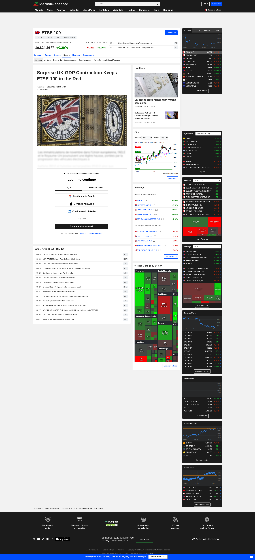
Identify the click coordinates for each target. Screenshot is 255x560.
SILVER (186, 408)
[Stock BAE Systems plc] (154, 241)
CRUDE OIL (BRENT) (191, 405)
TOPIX (188, 80)
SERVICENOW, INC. (193, 260)
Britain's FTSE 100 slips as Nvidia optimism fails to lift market (64, 305)
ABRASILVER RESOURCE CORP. (198, 202)
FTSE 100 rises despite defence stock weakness (60, 264)
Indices (188, 30)
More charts (172, 178)
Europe (197, 30)
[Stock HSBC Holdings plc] (156, 210)
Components (88, 55)
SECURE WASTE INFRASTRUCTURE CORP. (199, 188)
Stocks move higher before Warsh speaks (58, 273)
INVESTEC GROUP (144, 205)
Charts (57, 55)
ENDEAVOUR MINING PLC (147, 250)
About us (121, 550)
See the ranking (171, 256)
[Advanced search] (157, 4)
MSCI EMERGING (192, 83)
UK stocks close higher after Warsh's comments (135, 43)
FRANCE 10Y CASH (193, 496)
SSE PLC (140, 200)
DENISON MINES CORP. (195, 211)
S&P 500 (189, 58)
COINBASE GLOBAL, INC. (195, 271)
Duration (138, 138)
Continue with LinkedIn (84, 211)
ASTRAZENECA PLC (193, 165)
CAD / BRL (188, 339)
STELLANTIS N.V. (192, 141)
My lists (202, 172)
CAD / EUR (188, 342)
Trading (131, 10)
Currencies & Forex (202, 371)
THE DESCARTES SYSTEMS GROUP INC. (199, 197)
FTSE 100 (189, 67)
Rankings (168, 10)
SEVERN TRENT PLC (145, 214)
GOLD (186, 399)
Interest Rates (189, 468)
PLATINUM (188, 411)
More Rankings (202, 239)
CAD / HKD (188, 360)
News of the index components (64, 60)
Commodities (189, 379)
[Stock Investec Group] (153, 205)
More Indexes (202, 91)
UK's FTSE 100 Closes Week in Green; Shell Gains (136, 48)
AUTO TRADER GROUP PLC (147, 232)
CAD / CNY (188, 348)
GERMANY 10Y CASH (194, 490)
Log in (205, 4)
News (50, 10)
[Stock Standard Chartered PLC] (162, 219)
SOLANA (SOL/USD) (193, 449)
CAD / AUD (188, 354)
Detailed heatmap (170, 366)
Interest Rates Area (202, 504)
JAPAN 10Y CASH (192, 493)
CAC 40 (189, 71)
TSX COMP (190, 52)
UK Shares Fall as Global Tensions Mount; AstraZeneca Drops (65, 296)
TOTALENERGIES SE (193, 147)
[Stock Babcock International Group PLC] (165, 245)
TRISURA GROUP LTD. (194, 194)
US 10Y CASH (191, 487)
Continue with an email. (81, 226)
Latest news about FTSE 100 (50, 249)
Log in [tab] (68, 187)
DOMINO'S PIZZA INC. (194, 254)
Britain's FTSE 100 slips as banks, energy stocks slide (62, 287)
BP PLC (189, 161)
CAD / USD (188, 333)
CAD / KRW (188, 357)
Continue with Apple (84, 204)
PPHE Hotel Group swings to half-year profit (59, 319)
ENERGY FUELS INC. (194, 205)
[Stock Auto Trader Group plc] (160, 231)
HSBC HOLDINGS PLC (145, 210)
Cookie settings (108, 550)
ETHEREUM (190, 446)
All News (47, 60)
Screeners (144, 10)
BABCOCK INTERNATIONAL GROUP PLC (150, 245)
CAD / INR (187, 345)
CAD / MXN (188, 336)
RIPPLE (189, 455)
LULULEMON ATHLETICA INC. (197, 257)
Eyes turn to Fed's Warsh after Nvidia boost (58, 282)
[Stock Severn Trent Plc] (155, 214)
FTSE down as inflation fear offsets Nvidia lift (59, 292)
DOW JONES (190, 61)
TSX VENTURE (191, 55)
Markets (39, 10)
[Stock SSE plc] (146, 200)
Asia (217, 30)
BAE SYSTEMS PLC (144, 241)
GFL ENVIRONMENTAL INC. (196, 185)
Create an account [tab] (95, 187)
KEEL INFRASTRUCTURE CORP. (198, 168)
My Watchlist (188, 134)
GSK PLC (189, 157)
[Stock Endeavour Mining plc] (159, 250)
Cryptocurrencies (190, 423)
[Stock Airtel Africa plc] (154, 236)
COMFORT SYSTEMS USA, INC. (197, 268)
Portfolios (104, 10)
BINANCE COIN (191, 452)
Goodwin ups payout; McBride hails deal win (59, 278)
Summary (38, 55)
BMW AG (189, 138)
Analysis (61, 10)
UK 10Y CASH (191, 500)
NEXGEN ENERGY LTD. (194, 208)
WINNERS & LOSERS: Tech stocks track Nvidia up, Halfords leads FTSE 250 (70, 310)
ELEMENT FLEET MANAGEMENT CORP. (199, 191)
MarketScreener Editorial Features (107, 60)
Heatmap (76, 55)
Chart (137, 132)
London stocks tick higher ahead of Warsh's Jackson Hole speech (66, 268)
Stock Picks (89, 10)
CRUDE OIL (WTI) (190, 402)
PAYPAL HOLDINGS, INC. (195, 281)
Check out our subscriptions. (91, 233)
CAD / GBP (188, 363)
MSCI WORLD (191, 86)
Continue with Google (84, 196)
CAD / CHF (188, 366)
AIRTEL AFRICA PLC (144, 236)
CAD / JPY (187, 351)
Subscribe (216, 4)
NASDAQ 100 (191, 64)
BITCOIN (189, 443)
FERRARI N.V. (191, 144)
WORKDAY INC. (191, 251)
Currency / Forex (190, 313)
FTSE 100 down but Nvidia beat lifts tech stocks (60, 315)
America (207, 30)
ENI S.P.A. (189, 154)
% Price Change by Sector (148, 266)
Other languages (85, 60)
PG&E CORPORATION (194, 278)
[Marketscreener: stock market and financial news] (51, 4)
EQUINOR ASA (191, 151)
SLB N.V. (189, 264)
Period (156, 138)
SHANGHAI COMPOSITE (195, 77)
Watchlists (118, 10)
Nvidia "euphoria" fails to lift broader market (58, 301)
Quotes (48, 55)
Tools (156, 10)
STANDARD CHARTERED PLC (148, 219)
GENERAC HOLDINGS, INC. (196, 274)
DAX (187, 74)
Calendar (74, 10)
